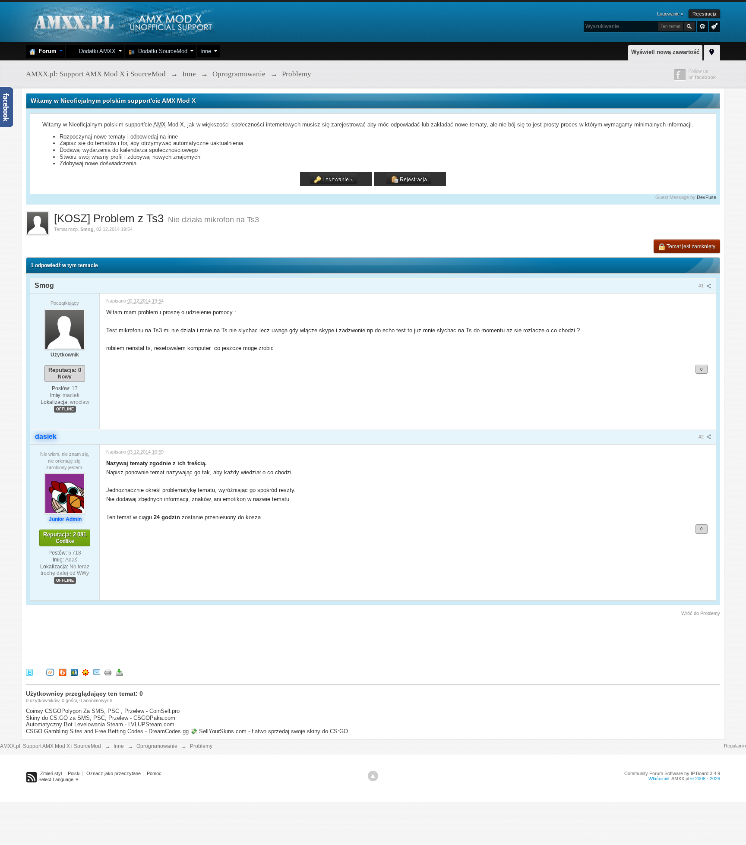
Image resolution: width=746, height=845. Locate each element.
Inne (205, 51)
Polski (74, 773)
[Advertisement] (183, 640)
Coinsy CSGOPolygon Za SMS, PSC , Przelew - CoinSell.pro (103, 711)
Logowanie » (670, 13)
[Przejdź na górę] (373, 776)
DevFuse (706, 197)
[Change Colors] (713, 25)
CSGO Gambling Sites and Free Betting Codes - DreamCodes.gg (107, 731)
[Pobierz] (119, 671)
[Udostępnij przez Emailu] (96, 671)
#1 (702, 285)
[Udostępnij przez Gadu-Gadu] (85, 671)
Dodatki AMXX (96, 51)
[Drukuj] (107, 671)
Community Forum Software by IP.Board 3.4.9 (672, 773)
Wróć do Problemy (700, 613)
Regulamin (735, 745)
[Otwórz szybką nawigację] (712, 51)
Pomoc (154, 773)
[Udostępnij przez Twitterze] (29, 671)
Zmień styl (51, 773)
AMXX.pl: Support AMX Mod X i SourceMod (50, 746)
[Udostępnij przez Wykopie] (50, 671)
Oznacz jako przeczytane (113, 773)
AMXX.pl (680, 778)
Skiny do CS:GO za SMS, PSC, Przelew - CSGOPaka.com (100, 718)
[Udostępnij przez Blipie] (62, 671)
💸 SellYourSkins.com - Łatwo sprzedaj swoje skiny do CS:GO (269, 731)
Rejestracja (704, 13)
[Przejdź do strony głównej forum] (122, 21)
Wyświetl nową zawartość (665, 52)
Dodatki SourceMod (161, 51)
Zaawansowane (702, 26)
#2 (702, 436)
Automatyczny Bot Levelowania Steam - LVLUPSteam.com (100, 724)
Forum (46, 51)
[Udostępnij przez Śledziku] (74, 671)
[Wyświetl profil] (64, 329)
